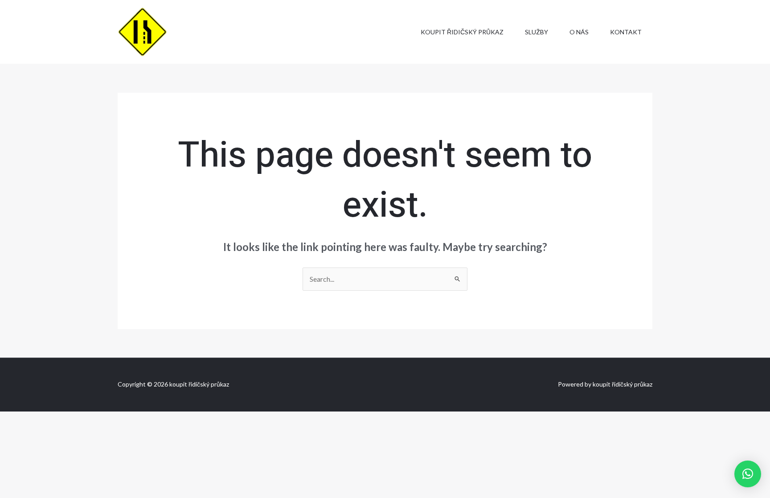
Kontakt (626, 32)
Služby (536, 32)
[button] (747, 474)
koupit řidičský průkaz (462, 32)
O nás (579, 32)
